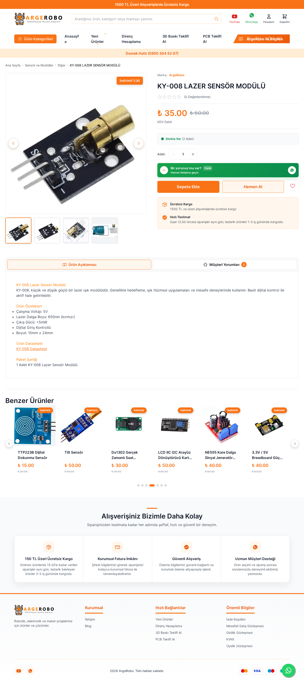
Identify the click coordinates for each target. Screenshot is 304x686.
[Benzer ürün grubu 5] (157, 485)
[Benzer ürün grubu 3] (146, 485)
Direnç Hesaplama (169, 626)
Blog (88, 626)
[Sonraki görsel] (139, 143)
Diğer (61, 65)
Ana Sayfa (12, 65)
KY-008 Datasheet (31, 349)
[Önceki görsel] (13, 143)
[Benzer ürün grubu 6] (161, 485)
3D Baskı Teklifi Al (168, 632)
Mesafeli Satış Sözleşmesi (244, 626)
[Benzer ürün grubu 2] (142, 485)
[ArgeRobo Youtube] (18, 670)
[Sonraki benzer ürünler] (295, 443)
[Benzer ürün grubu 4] (152, 485)
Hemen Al (253, 186)
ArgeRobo (176, 75)
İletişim (90, 619)
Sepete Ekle (188, 186)
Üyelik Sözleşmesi (239, 646)
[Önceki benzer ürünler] (9, 443)
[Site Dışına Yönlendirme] (30, 670)
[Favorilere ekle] (293, 186)
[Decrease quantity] (173, 154)
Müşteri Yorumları (227, 264)
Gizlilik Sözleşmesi (239, 632)
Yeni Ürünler (164, 619)
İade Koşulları (235, 619)
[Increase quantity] (192, 154)
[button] (76, 143)
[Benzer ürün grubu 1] (138, 485)
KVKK (230, 639)
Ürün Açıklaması (82, 264)
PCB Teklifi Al (165, 639)
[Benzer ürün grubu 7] (165, 485)
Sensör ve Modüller (39, 65)
